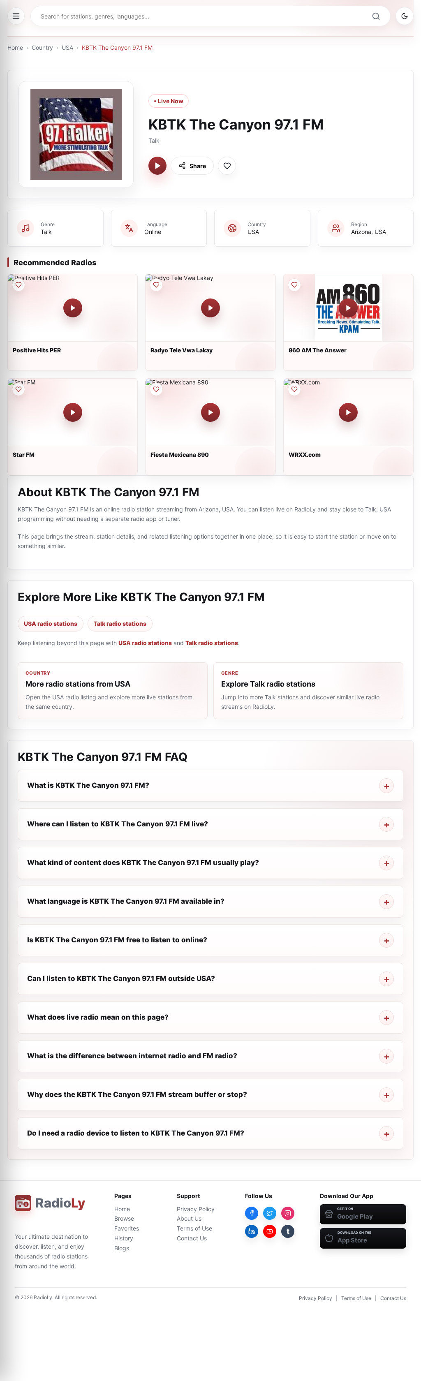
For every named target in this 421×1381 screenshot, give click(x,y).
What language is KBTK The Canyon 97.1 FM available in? (125, 901)
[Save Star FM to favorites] (18, 389)
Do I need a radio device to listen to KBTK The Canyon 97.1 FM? (135, 1133)
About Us (189, 1218)
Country (42, 47)
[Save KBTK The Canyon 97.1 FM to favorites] (227, 166)
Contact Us (192, 1238)
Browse (124, 1218)
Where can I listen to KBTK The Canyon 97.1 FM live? (117, 824)
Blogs (121, 1248)
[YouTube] (269, 1231)
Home (15, 47)
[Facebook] (251, 1213)
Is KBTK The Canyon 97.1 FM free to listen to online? (117, 940)
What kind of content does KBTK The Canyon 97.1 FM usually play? (143, 862)
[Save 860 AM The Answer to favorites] (294, 284)
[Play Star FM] (72, 412)
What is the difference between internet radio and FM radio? (132, 1056)
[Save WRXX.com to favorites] (294, 389)
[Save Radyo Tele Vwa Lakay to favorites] (156, 284)
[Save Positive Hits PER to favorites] (18, 284)
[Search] (376, 16)
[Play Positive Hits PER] (72, 307)
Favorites (126, 1228)
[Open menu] (16, 16)
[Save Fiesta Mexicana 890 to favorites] (156, 389)
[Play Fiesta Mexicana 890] (210, 412)
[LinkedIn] (251, 1231)
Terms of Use (194, 1228)
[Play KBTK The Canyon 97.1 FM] (157, 166)
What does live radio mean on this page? (98, 1017)
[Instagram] (287, 1213)
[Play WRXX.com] (348, 412)
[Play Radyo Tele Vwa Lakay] (210, 307)
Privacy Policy (196, 1208)
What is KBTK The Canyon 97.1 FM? (88, 785)
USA (67, 47)
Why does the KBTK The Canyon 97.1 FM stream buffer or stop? (137, 1094)
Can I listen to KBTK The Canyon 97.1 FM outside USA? (121, 978)
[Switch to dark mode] (405, 16)
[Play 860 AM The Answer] (348, 307)
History (123, 1238)
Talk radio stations (120, 623)
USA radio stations (50, 623)
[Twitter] (269, 1213)
